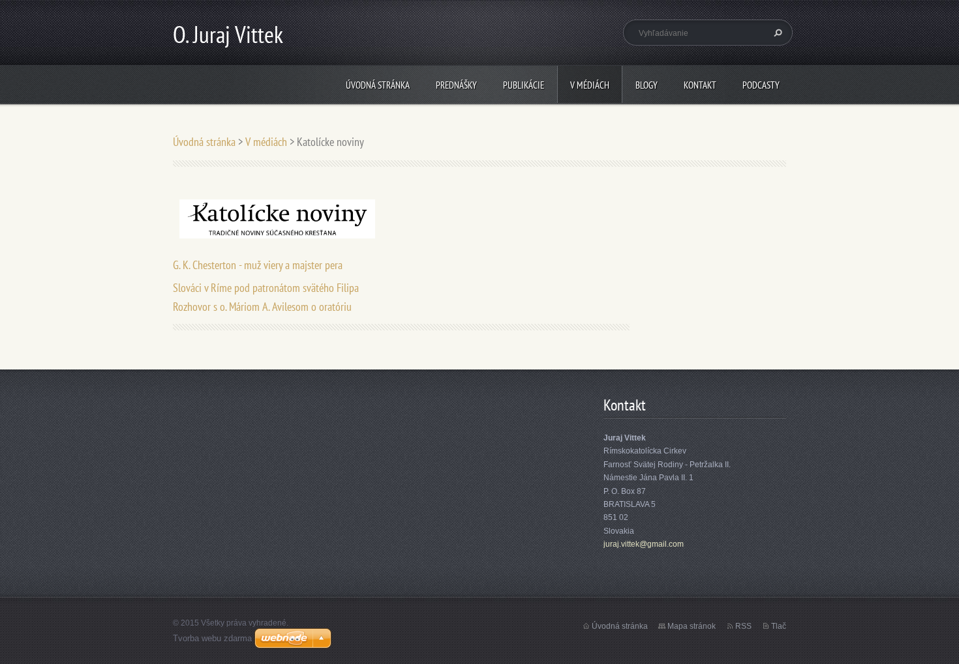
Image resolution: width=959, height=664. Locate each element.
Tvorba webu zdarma (212, 638)
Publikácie (523, 85)
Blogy (646, 85)
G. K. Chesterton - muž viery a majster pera (257, 264)
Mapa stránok (691, 626)
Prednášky (456, 85)
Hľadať (776, 32)
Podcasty (761, 85)
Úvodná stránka (378, 85)
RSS (743, 626)
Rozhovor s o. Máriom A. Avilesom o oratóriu (262, 306)
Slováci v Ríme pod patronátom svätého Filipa (266, 287)
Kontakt (700, 85)
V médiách (589, 85)
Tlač (778, 626)
